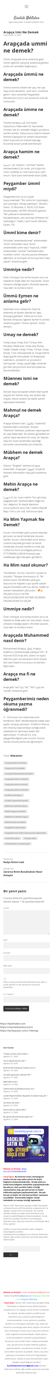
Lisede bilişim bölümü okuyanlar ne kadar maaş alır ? (25, 1096)
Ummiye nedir (30, 838)
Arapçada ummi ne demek (16, 784)
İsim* (5, 940)
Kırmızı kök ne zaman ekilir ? (14, 1110)
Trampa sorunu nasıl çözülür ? (15, 1054)
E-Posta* (7, 953)
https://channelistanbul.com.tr (16, 1027)
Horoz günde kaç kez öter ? (14, 1061)
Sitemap (33, 1030)
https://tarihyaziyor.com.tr (14, 1030)
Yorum (6, 908)
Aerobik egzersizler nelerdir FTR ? (17, 1075)
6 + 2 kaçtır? (9, 994)
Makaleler (16, 755)
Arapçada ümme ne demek (16, 779)
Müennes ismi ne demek (15, 822)
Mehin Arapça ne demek (15, 811)
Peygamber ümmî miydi (15, 827)
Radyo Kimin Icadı (13, 862)
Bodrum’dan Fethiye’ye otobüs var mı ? (19, 1068)
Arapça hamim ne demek (15, 763)
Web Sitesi (7, 966)
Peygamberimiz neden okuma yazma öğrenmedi (25, 833)
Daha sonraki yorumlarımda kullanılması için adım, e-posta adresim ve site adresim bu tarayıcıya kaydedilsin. (25, 985)
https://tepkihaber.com (12, 1023)
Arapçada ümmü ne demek (16, 790)
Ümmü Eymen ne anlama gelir (17, 843)
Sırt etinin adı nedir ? (11, 1103)
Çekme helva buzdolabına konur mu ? (19, 1089)
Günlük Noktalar (26, 18)
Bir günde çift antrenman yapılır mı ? (18, 1117)
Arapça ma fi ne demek (14, 768)
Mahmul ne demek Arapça (16, 806)
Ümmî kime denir (12, 838)
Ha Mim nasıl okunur (13, 795)
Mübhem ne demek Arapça (16, 817)
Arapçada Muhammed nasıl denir (19, 773)
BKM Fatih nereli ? (10, 1082)
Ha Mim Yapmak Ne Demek (16, 800)
